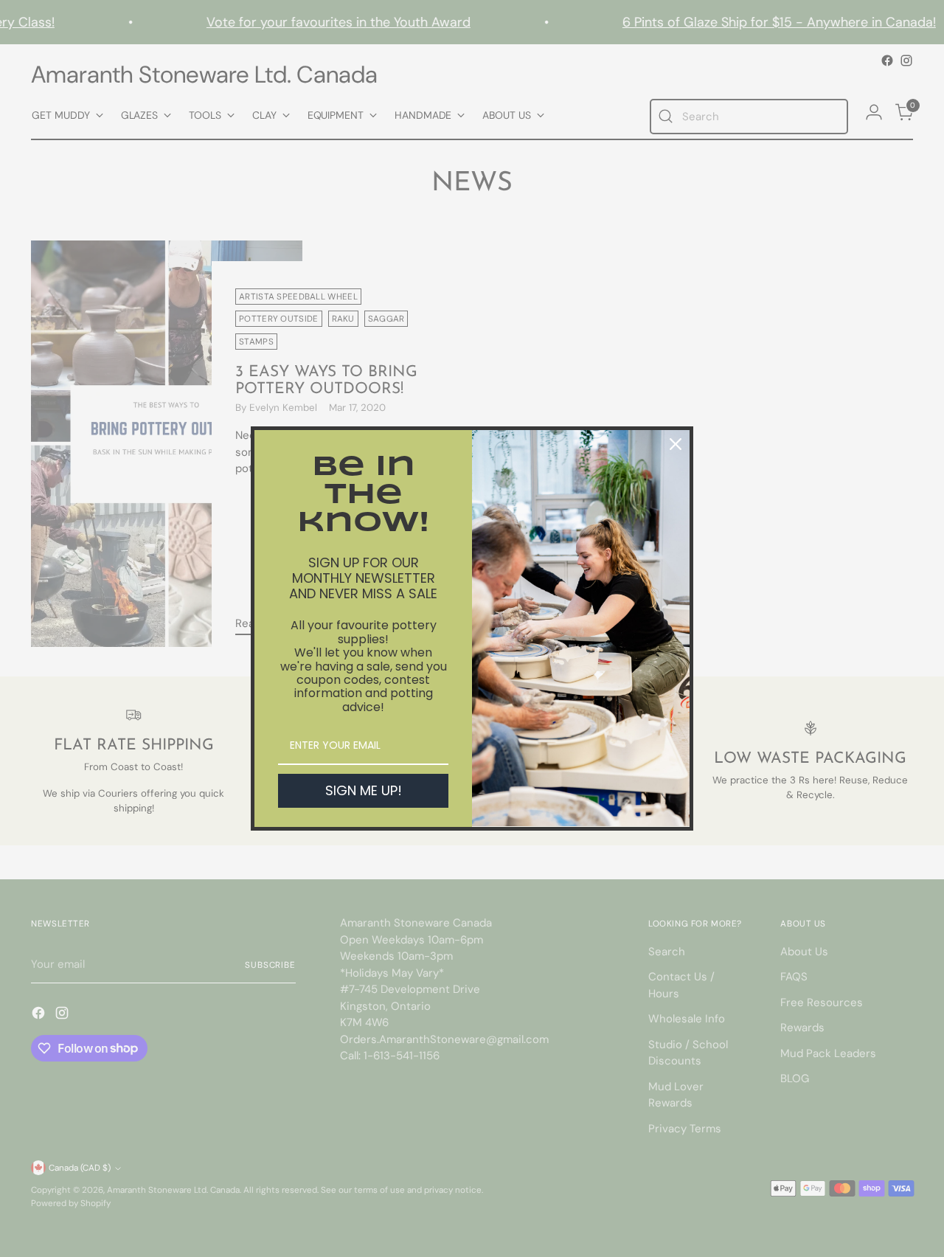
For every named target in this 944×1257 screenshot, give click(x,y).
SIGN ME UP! (363, 790)
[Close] (675, 444)
